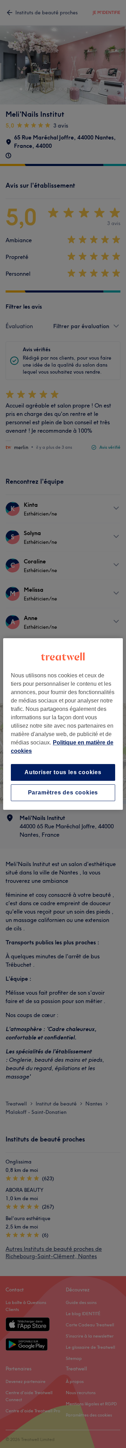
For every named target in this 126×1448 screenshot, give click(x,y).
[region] (63, 724)
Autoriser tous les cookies (63, 772)
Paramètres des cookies (63, 792)
